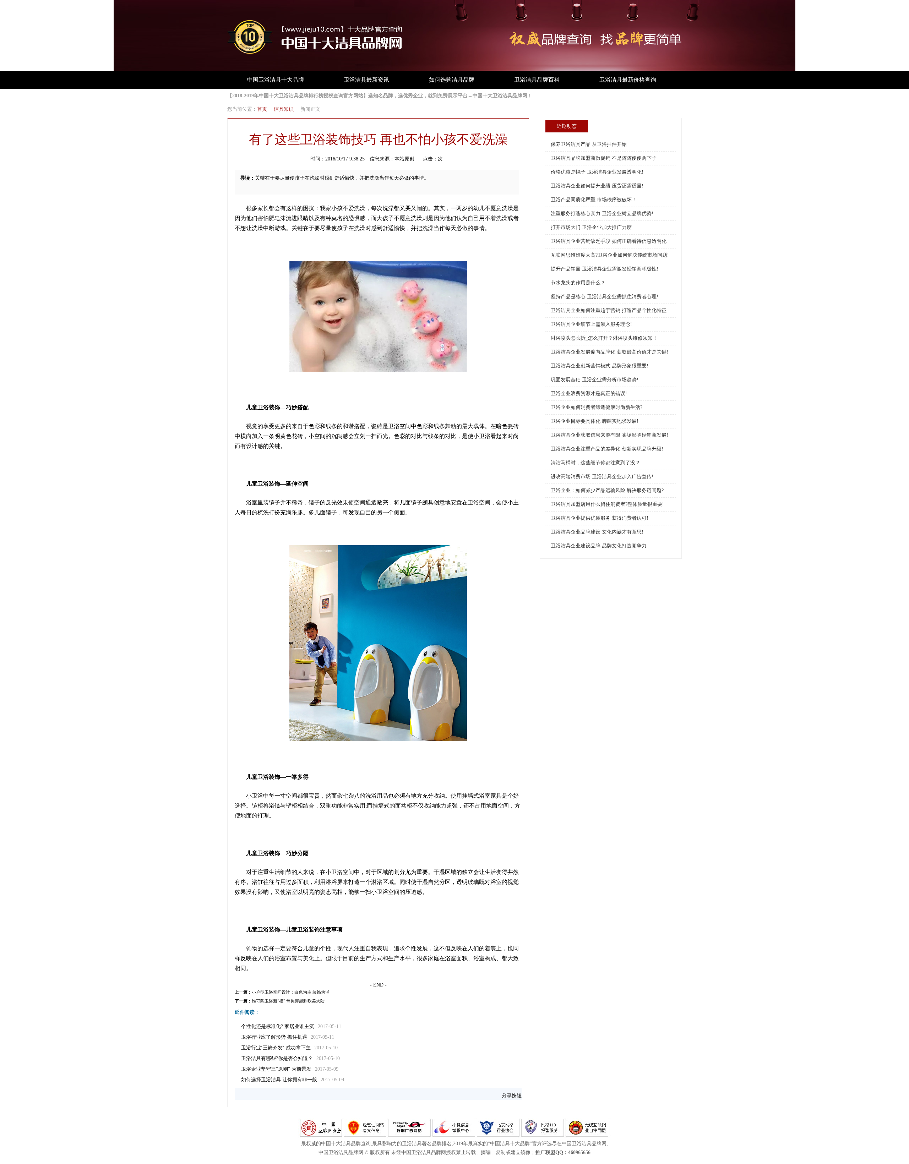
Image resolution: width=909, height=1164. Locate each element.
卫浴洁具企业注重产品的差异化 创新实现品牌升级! (607, 449)
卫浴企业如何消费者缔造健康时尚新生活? (596, 407)
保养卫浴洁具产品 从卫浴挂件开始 (589, 144)
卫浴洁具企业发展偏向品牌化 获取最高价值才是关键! (609, 352)
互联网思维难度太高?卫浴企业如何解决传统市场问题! (610, 255)
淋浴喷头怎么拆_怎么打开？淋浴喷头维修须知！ (604, 338)
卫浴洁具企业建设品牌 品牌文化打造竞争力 (599, 545)
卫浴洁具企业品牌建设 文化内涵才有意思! (597, 532)
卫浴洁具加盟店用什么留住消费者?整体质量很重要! (607, 504)
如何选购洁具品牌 (451, 80)
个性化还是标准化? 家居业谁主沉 (277, 1026)
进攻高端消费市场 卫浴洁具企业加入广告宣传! (602, 476)
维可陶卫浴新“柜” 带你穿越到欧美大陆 (288, 1001)
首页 (262, 109)
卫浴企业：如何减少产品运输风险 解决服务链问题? (607, 490)
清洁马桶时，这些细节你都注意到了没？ (595, 462)
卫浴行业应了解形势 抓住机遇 (274, 1037)
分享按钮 (512, 1095)
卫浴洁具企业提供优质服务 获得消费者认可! (599, 518)
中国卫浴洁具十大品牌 (275, 80)
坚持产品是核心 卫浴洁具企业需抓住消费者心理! (604, 296)
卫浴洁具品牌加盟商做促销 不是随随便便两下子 (604, 158)
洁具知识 (284, 109)
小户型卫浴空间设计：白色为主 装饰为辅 (291, 992)
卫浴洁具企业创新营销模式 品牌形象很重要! (599, 365)
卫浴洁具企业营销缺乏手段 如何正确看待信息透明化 (608, 241)
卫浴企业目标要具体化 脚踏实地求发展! (594, 421)
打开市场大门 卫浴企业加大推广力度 (591, 227)
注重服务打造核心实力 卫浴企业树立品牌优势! (602, 213)
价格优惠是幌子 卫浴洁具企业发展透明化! (597, 172)
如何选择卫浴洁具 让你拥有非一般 (279, 1079)
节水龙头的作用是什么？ (578, 282)
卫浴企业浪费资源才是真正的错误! (589, 393)
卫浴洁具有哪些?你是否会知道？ (277, 1058)
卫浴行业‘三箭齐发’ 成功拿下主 (276, 1047)
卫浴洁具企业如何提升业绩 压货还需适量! (597, 185)
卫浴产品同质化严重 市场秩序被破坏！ (594, 199)
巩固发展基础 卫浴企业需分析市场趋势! (594, 379)
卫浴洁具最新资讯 (366, 80)
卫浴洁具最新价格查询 (627, 80)
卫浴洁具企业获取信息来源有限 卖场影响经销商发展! (609, 435)
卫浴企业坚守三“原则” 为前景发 (276, 1069)
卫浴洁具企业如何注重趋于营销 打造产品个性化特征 (608, 310)
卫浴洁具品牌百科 (537, 80)
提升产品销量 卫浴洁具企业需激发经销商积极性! (604, 269)
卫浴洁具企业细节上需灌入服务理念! (591, 324)
